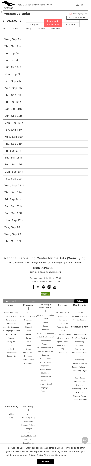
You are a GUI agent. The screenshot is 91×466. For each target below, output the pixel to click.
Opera (28, 323)
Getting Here (11, 342)
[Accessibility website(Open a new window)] (45, 294)
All (4, 29)
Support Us (11, 356)
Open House (80, 378)
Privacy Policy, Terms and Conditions (47, 455)
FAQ (62, 349)
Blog (11, 418)
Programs (35, 24)
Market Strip (28, 352)
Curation (70, 24)
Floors (62, 331)
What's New (11, 316)
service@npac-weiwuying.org (45, 272)
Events (28, 349)
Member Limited (79, 320)
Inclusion (55, 29)
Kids (28, 432)
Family (28, 29)
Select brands (28, 443)
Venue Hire (62, 316)
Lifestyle (28, 429)
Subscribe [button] (81, 301)
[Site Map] (77, 5)
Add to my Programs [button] (77, 17)
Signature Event (79, 327)
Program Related (28, 425)
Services (62, 305)
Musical (28, 327)
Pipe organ (28, 421)
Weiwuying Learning (45, 315)
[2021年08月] (4, 21)
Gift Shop (28, 406)
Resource (63, 352)
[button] (82, 5)
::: (1, 2)
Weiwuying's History (11, 331)
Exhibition (28, 356)
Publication (45, 391)
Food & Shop (62, 345)
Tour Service (62, 327)
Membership (79, 305)
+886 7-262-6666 (45, 268)
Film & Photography (62, 334)
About (11, 305)
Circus (28, 342)
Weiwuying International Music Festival (80, 352)
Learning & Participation (52, 23)
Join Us (80, 313)
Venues (11, 338)
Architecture (11, 334)
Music (28, 331)
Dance (28, 338)
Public (15, 29)
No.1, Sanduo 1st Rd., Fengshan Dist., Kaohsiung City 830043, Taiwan (45, 262)
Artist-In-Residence (11, 327)
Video (11, 414)
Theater (28, 334)
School (41, 29)
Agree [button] (45, 461)
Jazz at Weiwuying (79, 367)
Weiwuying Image (28, 418)
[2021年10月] (20, 21)
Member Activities (79, 316)
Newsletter (9, 301)
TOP (85, 440)
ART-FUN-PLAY (62, 313)
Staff (11, 345)
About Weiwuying (11, 313)
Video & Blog (11, 406)
